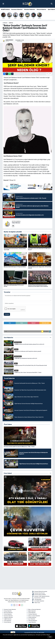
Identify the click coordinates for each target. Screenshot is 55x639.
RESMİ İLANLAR (5, 9)
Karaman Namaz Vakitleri (40, 594)
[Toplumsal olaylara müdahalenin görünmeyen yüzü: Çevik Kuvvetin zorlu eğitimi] (27, 521)
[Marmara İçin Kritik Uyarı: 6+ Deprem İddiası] (15, 259)
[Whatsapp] (22, 605)
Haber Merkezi (16, 222)
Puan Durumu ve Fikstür (39, 597)
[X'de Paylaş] (7, 74)
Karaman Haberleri (16, 9)
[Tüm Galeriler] (50, 473)
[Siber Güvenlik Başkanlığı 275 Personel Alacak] (15, 277)
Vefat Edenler (18, 342)
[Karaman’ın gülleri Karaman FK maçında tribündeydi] (39, 544)
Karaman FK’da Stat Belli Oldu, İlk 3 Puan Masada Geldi (30, 365)
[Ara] (51, 3)
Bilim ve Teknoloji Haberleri (34, 609)
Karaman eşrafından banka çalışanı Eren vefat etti (29, 344)
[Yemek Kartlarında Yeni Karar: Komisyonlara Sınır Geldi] (15, 240)
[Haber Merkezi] (7, 223)
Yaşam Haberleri (32, 622)
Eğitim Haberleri (32, 611)
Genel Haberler (32, 612)
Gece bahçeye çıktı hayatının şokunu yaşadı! (27, 351)
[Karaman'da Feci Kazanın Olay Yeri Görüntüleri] (39, 559)
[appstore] (21, 626)
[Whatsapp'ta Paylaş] (9, 74)
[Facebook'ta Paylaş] (4, 74)
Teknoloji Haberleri (32, 620)
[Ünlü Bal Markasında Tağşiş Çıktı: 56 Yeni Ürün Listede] (39, 259)
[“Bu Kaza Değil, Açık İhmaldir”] (15, 559)
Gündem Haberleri (29, 9)
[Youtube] (19, 605)
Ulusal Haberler (7, 622)
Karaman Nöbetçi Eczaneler (40, 591)
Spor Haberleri (31, 618)
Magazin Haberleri (8, 617)
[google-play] (34, 626)
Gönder (7, 314)
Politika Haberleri (32, 617)
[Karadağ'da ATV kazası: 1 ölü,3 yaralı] (27, 490)
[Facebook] (12, 605)
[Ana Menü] (3, 3)
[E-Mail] (13, 226)
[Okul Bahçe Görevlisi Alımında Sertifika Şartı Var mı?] (39, 240)
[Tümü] (50, 337)
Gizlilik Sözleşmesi (8, 637)
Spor (16, 363)
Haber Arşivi (37, 602)
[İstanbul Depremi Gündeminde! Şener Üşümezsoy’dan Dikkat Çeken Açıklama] (39, 277)
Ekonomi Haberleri (8, 612)
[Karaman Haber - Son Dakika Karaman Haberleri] (27, 4)
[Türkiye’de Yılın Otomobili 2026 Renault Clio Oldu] (15, 544)
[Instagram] (17, 605)
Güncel (11, 22)
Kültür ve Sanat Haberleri (34, 615)
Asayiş (16, 349)
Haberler (5, 22)
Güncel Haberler (41, 9)
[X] (14, 605)
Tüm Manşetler (37, 599)
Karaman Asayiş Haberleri (10, 609)
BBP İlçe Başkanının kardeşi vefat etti (25, 358)
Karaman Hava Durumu (39, 593)
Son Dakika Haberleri (39, 600)
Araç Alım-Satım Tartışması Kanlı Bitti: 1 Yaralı (27, 372)
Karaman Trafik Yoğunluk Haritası (41, 596)
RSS (13, 632)
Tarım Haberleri (7, 620)
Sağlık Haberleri (7, 618)
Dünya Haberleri (8, 611)
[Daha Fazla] (12, 74)
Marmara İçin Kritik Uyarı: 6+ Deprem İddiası (15, 266)
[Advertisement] (27, 579)
